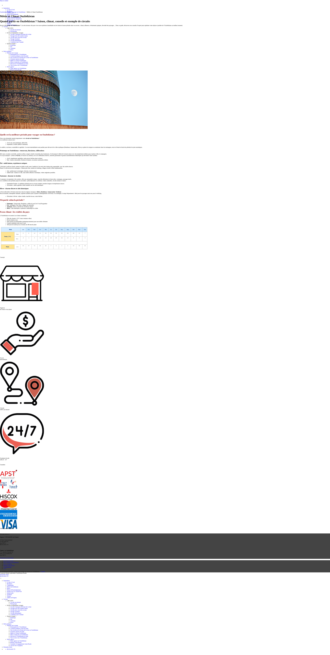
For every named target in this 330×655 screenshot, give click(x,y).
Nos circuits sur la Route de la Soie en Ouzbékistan (24, 57)
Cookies (43, 571)
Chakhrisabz (10, 585)
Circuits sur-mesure (15, 29)
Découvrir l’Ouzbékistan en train (19, 63)
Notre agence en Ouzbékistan (18, 68)
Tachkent (9, 594)
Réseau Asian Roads (15, 70)
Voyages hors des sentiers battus (19, 36)
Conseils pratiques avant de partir (19, 56)
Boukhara (9, 11)
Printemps (13, 45)
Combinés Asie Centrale (16, 42)
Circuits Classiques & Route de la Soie (20, 34)
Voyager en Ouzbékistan (18, 12)
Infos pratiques (7, 51)
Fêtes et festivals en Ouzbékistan (19, 62)
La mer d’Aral (11, 9)
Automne (12, 48)
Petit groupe (13, 31)
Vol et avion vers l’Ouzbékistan (18, 65)
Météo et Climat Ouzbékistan (18, 60)
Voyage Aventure (15, 39)
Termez (9, 23)
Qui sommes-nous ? (8, 561)
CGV (4, 568)
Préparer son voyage (12, 53)
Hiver (11, 50)
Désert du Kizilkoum (12, 14)
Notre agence (10, 67)
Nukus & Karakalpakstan (14, 590)
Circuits (5, 26)
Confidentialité (7, 567)
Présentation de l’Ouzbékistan (18, 54)
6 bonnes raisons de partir (17, 59)
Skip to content (4, 0)
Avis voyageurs (7, 564)
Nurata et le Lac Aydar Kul (14, 19)
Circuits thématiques (15, 40)
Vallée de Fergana (12, 597)
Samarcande (10, 593)
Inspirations (6, 8)
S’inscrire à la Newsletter (7, 558)
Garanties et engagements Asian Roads (20, 644)
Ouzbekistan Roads (5, 12)
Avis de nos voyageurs (16, 645)
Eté (11, 46)
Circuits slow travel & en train (18, 37)
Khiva (8, 588)
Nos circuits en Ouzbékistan (11, 562)
